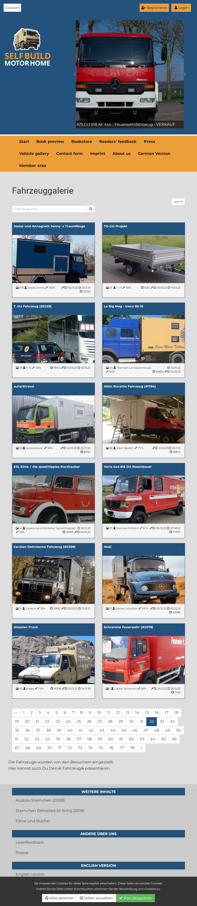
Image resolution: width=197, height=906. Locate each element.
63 (142, 739)
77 (122, 748)
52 (27, 739)
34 (172, 721)
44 (113, 730)
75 (101, 748)
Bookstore (81, 141)
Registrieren (156, 8)
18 (176, 712)
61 (121, 739)
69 (38, 748)
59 (100, 739)
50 (178, 730)
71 (60, 748)
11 (108, 712)
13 (127, 712)
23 (57, 721)
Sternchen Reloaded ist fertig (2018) (50, 810)
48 (156, 730)
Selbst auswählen (98, 898)
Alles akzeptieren (137, 898)
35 (17, 730)
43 (101, 730)
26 (89, 721)
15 (147, 712)
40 (70, 730)
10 (99, 712)
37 (38, 730)
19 (17, 721)
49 (167, 730)
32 (151, 721)
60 (110, 739)
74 (90, 748)
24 (68, 721)
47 (145, 730)
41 (81, 730)
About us (121, 153)
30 (131, 721)
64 (152, 739)
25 (79, 721)
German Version (154, 153)
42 (91, 730)
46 (134, 730)
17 (166, 712)
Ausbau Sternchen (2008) (40, 800)
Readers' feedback (118, 141)
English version (30, 874)
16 (157, 712)
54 (47, 739)
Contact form (69, 153)
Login (182, 8)
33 (162, 721)
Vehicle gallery (34, 153)
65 (163, 739)
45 (124, 730)
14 (137, 712)
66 (174, 739)
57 (79, 739)
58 (89, 739)
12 (118, 712)
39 (59, 730)
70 (49, 748)
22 (47, 721)
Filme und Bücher (33, 821)
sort (177, 201)
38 (48, 730)
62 (131, 739)
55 (58, 739)
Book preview (50, 141)
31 (141, 721)
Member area (32, 165)
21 (37, 721)
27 (100, 721)
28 (110, 721)
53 (37, 739)
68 (27, 748)
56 (68, 739)
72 (70, 748)
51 (16, 739)
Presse (22, 852)
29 (120, 721)
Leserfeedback (30, 842)
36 (27, 730)
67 (17, 748)
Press (149, 141)
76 (111, 748)
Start (24, 141)
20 (27, 721)
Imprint (97, 153)
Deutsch (12, 8)
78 (132, 748)
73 (80, 748)
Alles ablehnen (61, 898)
